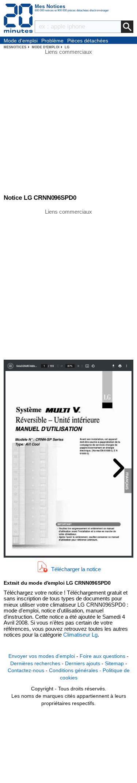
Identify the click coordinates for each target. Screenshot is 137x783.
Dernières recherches (35, 663)
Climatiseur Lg (80, 635)
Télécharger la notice (76, 569)
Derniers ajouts (82, 663)
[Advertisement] (68, 283)
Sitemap (114, 663)
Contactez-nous (26, 670)
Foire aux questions (102, 656)
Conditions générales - (76, 670)
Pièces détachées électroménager (87, 41)
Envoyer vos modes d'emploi (41, 656)
